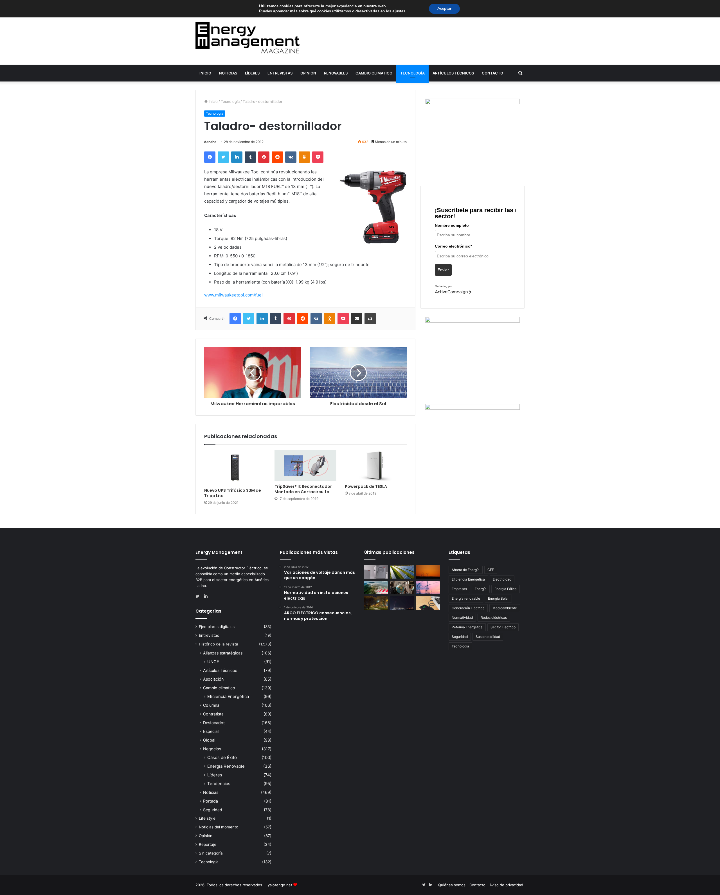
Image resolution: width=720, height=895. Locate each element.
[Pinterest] (263, 157)
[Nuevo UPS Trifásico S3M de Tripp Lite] (235, 467)
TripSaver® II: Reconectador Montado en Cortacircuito (303, 489)
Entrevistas (279, 73)
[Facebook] (209, 157)
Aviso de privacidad (506, 885)
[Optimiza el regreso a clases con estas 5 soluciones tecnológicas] (428, 603)
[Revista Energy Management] (247, 37)
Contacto (492, 73)
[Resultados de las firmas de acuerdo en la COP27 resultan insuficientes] (402, 587)
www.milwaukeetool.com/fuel (233, 295)
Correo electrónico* (453, 246)
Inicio (205, 73)
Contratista (213, 714)
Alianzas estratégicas (222, 653)
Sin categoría (211, 853)
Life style (207, 818)
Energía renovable (466, 598)
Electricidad (502, 579)
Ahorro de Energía (466, 570)
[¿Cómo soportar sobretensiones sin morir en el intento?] (402, 603)
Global (209, 740)
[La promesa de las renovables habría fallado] (402, 572)
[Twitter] (223, 157)
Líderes (252, 73)
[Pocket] (317, 157)
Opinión (308, 73)
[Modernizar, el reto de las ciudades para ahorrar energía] (376, 603)
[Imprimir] (370, 318)
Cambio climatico (374, 73)
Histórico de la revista (218, 644)
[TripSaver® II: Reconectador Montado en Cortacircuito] (305, 465)
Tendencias (218, 783)
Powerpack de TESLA (366, 486)
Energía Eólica (505, 589)
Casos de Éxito (222, 757)
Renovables (336, 73)
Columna (211, 705)
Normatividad (462, 617)
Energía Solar (498, 598)
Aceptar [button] (444, 8)
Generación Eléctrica (468, 608)
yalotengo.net (280, 885)
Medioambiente (504, 608)
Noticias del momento (218, 827)
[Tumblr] (250, 157)
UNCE (213, 661)
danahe (210, 142)
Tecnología (412, 73)
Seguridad (212, 809)
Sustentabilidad (488, 637)
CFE (490, 570)
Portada (210, 801)
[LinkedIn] (236, 157)
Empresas (459, 589)
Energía (481, 589)
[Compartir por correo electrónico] (356, 318)
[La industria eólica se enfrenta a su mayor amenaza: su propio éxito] (428, 572)
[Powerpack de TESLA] (376, 465)
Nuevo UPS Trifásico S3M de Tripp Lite (232, 493)
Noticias (228, 73)
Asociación (213, 679)
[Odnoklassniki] (304, 157)
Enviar (443, 270)
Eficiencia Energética (228, 696)
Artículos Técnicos (453, 73)
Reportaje (207, 844)
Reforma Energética (467, 627)
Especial (211, 731)
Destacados (214, 722)
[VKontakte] (290, 157)
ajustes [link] (398, 11)
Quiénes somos (451, 885)
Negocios (212, 748)
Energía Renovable (226, 766)
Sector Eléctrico (503, 627)
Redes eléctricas (494, 617)
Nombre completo (452, 225)
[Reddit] (277, 157)
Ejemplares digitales (217, 626)
